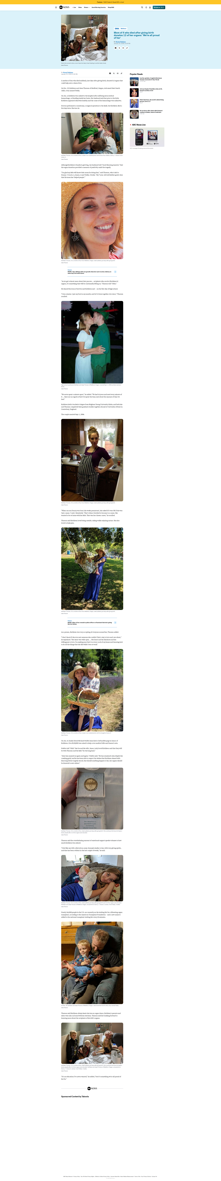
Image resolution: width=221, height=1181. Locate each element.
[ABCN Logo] (64, 7)
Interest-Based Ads (115, 1176)
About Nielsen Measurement (127, 1176)
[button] (56, 7)
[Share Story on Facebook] (115, 48)
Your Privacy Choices (146, 1176)
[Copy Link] (127, 48)
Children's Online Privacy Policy (102, 1176)
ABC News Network (68, 1176)
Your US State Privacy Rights (87, 1176)
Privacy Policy (76, 1176)
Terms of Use (137, 1176)
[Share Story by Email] (123, 48)
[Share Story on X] (119, 48)
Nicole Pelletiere (121, 42)
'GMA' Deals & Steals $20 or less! (110, 2)
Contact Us (154, 1176)
